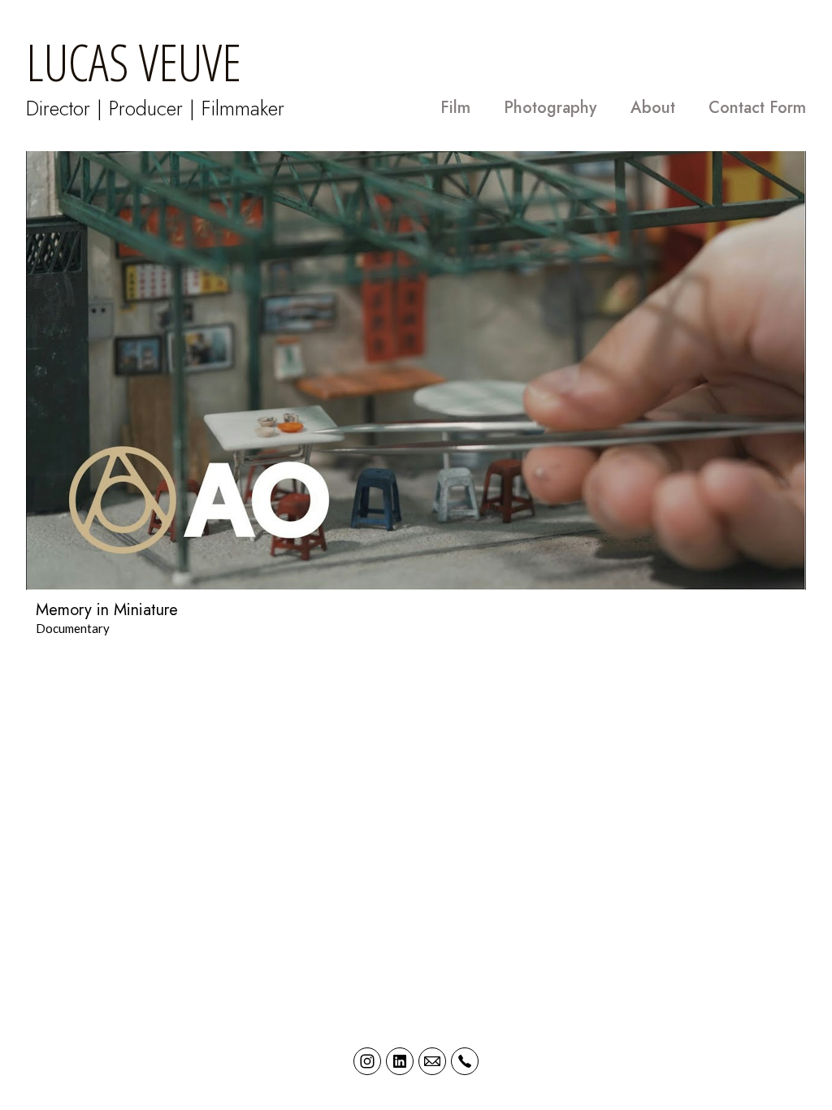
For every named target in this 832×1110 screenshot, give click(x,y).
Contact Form (757, 107)
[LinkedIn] (400, 1061)
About (652, 107)
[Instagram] (367, 1061)
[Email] (432, 1061)
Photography (550, 107)
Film (455, 107)
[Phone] (465, 1061)
